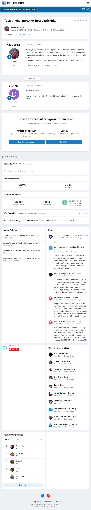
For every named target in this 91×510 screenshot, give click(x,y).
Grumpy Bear (20, 446)
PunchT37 (19, 453)
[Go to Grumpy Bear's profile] (12, 447)
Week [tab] (7, 440)
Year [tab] (28, 440)
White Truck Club (62, 361)
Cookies (58, 501)
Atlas (17, 469)
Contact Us (48, 501)
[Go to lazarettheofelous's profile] (64, 202)
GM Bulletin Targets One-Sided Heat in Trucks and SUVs (21, 251)
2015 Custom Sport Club (65, 416)
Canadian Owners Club (64, 369)
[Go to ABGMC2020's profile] (6, 28)
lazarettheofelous (75, 203)
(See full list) (82, 213)
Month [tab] (18, 440)
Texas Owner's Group (64, 393)
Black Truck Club (61, 353)
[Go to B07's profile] (51, 248)
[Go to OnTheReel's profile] (12, 477)
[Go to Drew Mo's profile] (14, 94)
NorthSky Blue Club (63, 401)
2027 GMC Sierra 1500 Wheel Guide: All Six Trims (21, 235)
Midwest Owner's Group (65, 409)
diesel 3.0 (58, 385)
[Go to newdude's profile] (51, 275)
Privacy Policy (35, 501)
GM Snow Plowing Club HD (66, 424)
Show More (23, 485)
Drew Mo (13, 86)
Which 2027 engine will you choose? (67, 273)
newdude (59, 276)
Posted (73, 238)
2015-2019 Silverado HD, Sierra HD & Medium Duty (45, 30)
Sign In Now (64, 142)
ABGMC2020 (18, 27)
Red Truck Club (61, 377)
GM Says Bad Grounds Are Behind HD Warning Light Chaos (22, 258)
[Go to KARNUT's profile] (12, 462)
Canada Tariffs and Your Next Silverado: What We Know (21, 243)
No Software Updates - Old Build (66, 297)
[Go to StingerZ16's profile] (51, 237)
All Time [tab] (39, 440)
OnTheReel (20, 476)
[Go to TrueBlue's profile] (51, 298)
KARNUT (19, 461)
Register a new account (26, 142)
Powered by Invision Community (45, 506)
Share (10, 35)
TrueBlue (59, 300)
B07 (57, 252)
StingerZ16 (60, 238)
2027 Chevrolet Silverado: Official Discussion (71, 235)
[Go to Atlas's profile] (12, 470)
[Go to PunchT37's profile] (12, 454)
